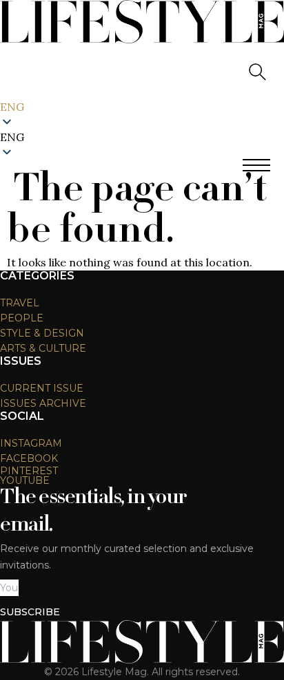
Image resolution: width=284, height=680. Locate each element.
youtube (25, 480)
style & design (42, 333)
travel (19, 303)
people (21, 318)
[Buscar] (256, 70)
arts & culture (43, 348)
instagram (31, 443)
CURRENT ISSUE (41, 388)
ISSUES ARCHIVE (43, 403)
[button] (142, 137)
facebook (29, 458)
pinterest (29, 471)
